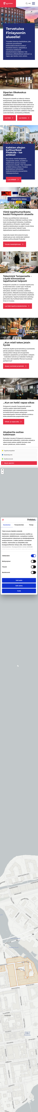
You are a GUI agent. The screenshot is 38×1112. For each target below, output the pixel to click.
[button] (2, 470)
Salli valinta (19, 585)
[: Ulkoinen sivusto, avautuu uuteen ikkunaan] (28, 520)
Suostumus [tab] (7, 525)
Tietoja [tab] (31, 525)
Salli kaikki (19, 580)
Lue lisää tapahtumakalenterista (16, 306)
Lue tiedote (23, 118)
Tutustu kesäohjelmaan (13, 244)
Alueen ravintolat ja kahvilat (14, 366)
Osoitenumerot (8, 459)
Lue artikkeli (12, 179)
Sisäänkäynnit (8, 454)
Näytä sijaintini (9, 463)
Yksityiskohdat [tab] (19, 525)
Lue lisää (8, 118)
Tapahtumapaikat (9, 450)
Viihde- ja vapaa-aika (12, 422)
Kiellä (19, 591)
